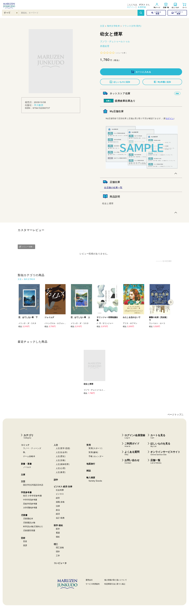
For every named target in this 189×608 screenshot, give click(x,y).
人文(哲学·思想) (63, 448)
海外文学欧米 (113, 25)
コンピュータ (60, 562)
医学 (58, 528)
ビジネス (60, 493)
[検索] (141, 13)
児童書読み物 (29, 522)
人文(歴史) (61, 456)
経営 (58, 497)
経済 (58, 513)
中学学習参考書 (30, 499)
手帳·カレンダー (96, 456)
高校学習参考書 (30, 503)
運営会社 (89, 579)
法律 (58, 505)
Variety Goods (95, 480)
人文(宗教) (61, 460)
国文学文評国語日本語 (33, 484)
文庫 (23, 474)
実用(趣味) (93, 452)
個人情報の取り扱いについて (115, 579)
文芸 (102, 25)
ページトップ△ (176, 414)
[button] (177, 13)
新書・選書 (26, 463)
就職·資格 (60, 501)
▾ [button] (17, 12)
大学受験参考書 (30, 507)
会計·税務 (60, 517)
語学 (56, 479)
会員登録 (142, 7)
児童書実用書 (29, 530)
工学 (58, 555)
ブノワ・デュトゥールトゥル (115, 41)
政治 (58, 509)
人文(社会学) (62, 452)
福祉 (58, 536)
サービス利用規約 (92, 583)
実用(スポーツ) (95, 448)
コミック (25, 444)
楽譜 (25, 545)
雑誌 (88, 470)
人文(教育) (61, 472)
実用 (88, 444)
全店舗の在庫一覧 (113, 187)
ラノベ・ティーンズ (32, 448)
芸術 (23, 537)
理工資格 (60, 547)
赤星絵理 (104, 46)
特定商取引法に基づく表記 (114, 583)
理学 (58, 551)
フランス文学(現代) (131, 25)
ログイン (131, 7)
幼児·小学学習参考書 (32, 495)
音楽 (25, 541)
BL (24, 452)
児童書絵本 (28, 518)
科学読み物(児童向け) (33, 526)
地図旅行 (90, 463)
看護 (58, 532)
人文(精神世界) (63, 464)
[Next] (170, 302)
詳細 (177, 93)
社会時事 (60, 489)
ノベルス (27, 467)
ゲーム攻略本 (29, 456)
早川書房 (38, 105)
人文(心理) (61, 468)
